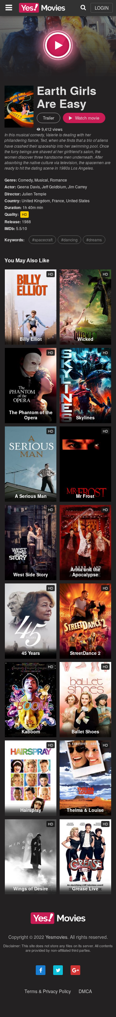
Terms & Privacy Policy (47, 991)
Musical (41, 180)
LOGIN (102, 8)
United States (78, 200)
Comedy (25, 180)
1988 (26, 221)
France (58, 200)
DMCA (85, 991)
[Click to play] (58, 45)
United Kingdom (36, 200)
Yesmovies (56, 937)
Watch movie (86, 118)
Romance (58, 180)
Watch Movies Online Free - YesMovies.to (42, 8)
